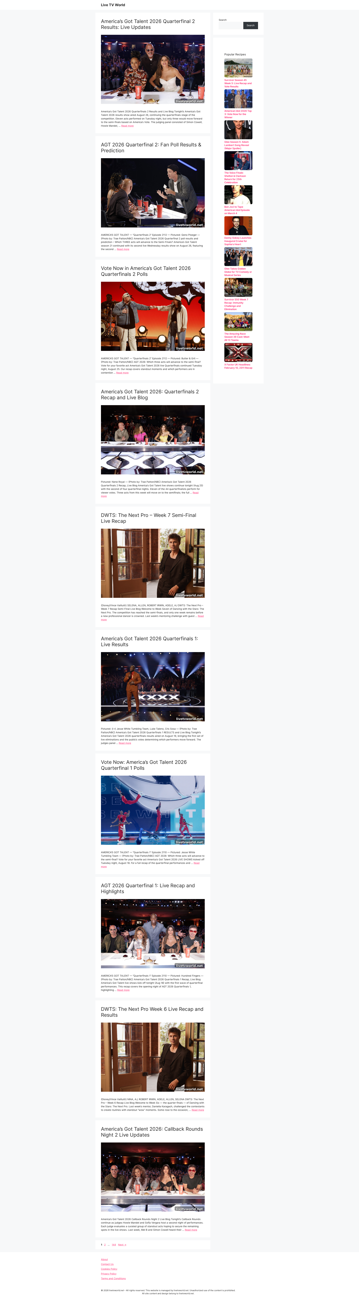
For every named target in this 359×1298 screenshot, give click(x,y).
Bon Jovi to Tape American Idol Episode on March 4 (237, 210)
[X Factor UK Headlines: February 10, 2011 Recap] (238, 352)
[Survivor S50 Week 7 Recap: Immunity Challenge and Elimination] (238, 287)
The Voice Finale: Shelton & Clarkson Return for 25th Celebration (235, 177)
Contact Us (107, 1264)
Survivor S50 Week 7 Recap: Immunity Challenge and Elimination (236, 304)
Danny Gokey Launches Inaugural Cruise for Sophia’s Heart (237, 241)
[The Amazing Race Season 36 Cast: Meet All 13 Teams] (238, 321)
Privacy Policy (108, 1273)
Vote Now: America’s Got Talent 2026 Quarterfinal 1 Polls (144, 765)
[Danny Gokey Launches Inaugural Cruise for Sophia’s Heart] (238, 225)
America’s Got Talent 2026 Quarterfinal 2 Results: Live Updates (148, 24)
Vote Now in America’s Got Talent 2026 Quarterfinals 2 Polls (146, 271)
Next (122, 1244)
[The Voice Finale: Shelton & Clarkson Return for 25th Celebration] (238, 160)
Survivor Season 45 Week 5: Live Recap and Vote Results (238, 83)
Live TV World (113, 5)
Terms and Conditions (113, 1278)
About (104, 1259)
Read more (127, 125)
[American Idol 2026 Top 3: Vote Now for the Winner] (238, 98)
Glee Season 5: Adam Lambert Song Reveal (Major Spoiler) (236, 145)
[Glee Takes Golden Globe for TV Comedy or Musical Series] (238, 256)
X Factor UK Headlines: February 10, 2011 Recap (238, 366)
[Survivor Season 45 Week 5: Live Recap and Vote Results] (238, 67)
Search (223, 20)
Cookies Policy (109, 1269)
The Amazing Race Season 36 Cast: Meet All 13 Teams (236, 337)
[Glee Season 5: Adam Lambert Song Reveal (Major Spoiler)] (238, 129)
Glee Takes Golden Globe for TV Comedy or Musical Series (238, 272)
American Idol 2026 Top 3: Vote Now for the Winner (238, 114)
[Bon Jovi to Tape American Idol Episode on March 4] (238, 194)
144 (114, 1244)
